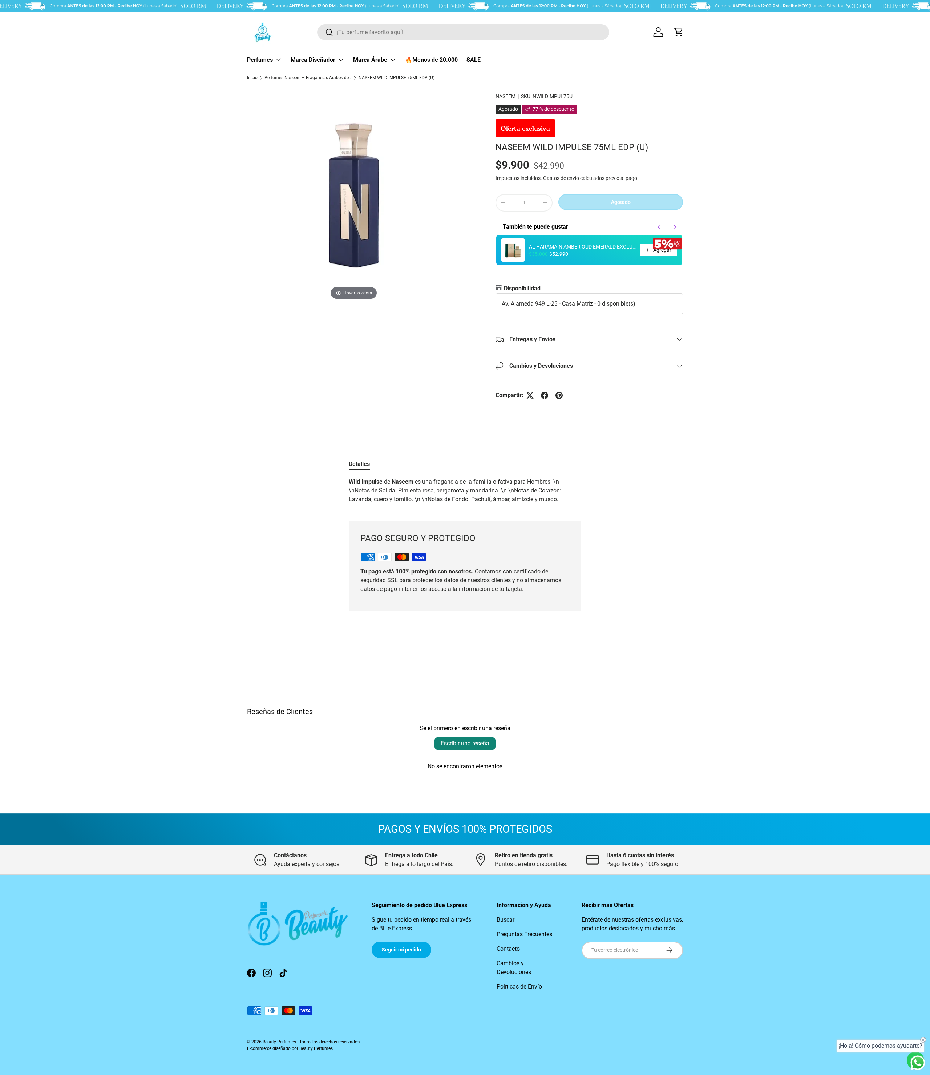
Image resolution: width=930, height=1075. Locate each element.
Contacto (508, 948)
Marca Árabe (370, 59)
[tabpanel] (465, 491)
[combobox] (463, 32)
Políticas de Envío (519, 986)
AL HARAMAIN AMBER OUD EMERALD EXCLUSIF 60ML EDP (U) (582, 247)
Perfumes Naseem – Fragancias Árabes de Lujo (308, 78)
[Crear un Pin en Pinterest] (559, 395)
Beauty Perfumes (279, 1041)
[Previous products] (659, 227)
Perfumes (260, 59)
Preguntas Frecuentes (524, 934)
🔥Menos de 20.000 (431, 59)
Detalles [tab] (359, 463)
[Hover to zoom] (353, 194)
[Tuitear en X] (530, 395)
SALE (473, 59)
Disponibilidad (522, 288)
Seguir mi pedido (401, 950)
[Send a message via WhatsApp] (917, 1062)
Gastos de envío (561, 178)
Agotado (621, 202)
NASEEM (505, 96)
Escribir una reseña (465, 743)
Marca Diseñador (313, 59)
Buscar (505, 919)
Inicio (252, 78)
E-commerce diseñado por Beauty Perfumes (290, 1048)
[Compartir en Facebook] (544, 395)
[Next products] (675, 227)
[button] (679, 32)
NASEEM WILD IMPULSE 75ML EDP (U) (396, 78)
